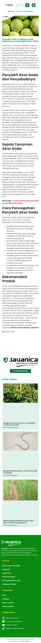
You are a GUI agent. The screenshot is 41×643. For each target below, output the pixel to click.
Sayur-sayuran (8, 603)
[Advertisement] (20, 344)
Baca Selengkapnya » (11, 427)
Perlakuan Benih (8, 577)
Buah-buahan (7, 606)
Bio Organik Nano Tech (11, 580)
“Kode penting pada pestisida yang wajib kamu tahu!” (20, 202)
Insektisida (6, 573)
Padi (4, 595)
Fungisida (6, 569)
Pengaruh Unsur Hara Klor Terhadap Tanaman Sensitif (19, 424)
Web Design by (20, 641)
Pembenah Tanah (9, 584)
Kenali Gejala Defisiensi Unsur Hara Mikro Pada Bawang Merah (18, 522)
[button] (33, 5)
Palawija (5, 599)
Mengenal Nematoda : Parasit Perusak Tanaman (20, 472)
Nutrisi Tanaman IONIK (11, 566)
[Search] (27, 5)
